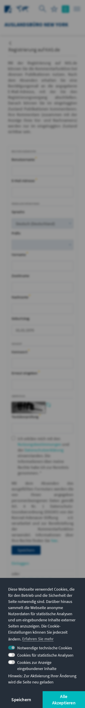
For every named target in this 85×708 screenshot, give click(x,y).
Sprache (18, 211)
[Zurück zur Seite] (10, 41)
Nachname (20, 297)
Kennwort (20, 352)
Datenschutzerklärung (43, 450)
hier (54, 540)
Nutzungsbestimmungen (39, 444)
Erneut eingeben (25, 373)
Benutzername (23, 159)
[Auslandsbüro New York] (22, 8)
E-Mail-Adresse (24, 180)
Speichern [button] (21, 699)
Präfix (16, 233)
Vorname (19, 254)
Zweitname (20, 275)
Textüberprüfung (25, 416)
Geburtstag (20, 318)
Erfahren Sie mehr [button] (37, 638)
